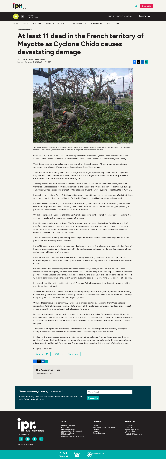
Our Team (65, 427)
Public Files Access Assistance (72, 436)
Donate (147, 6)
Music (25, 23)
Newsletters (113, 23)
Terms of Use (130, 433)
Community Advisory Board (71, 431)
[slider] (26, 16)
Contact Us (97, 431)
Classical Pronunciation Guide (136, 435)
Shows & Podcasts (55, 23)
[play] (16, 16)
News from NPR (25, 30)
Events (95, 426)
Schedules (129, 426)
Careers (96, 429)
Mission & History (68, 426)
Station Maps (130, 427)
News (15, 23)
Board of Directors (68, 429)
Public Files (65, 435)
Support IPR (96, 23)
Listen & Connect (77, 23)
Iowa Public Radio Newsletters (104, 427)
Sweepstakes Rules (132, 429)
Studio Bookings (99, 433)
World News (73, 354)
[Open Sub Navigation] (20, 23)
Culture (37, 23)
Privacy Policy (130, 431)
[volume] (23, 16)
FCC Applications (67, 433)
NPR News (59, 354)
